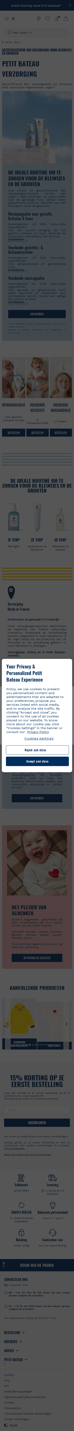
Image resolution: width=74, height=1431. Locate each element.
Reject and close (35, 750)
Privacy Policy (38, 732)
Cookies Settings (39, 738)
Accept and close (37, 761)
